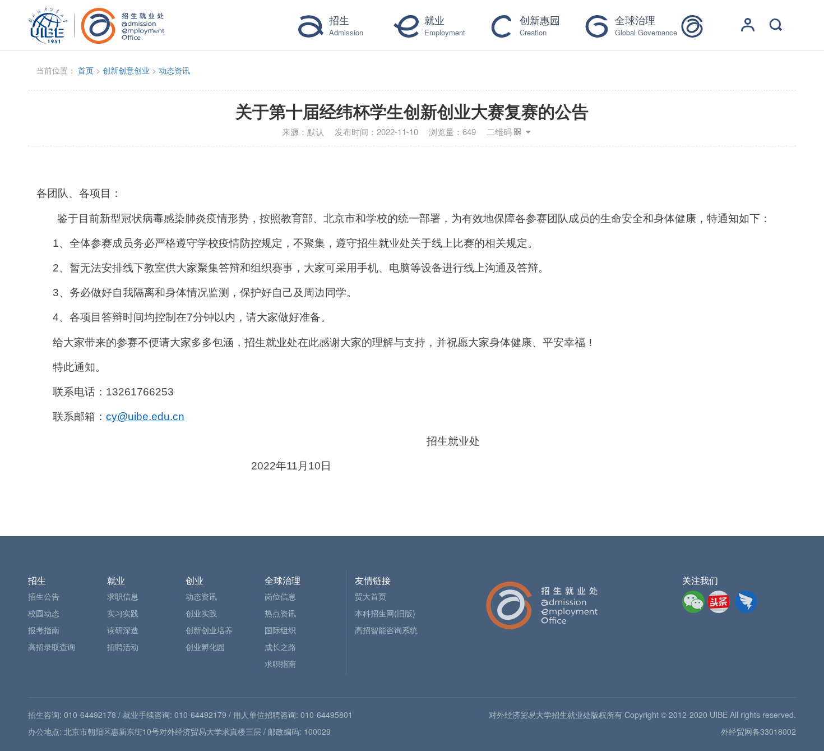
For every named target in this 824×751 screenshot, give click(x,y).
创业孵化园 (205, 646)
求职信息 (122, 596)
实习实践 (122, 613)
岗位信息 (280, 596)
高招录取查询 (51, 646)
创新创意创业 (126, 70)
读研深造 (122, 629)
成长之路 (280, 646)
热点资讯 (280, 613)
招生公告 (43, 596)
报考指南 (43, 629)
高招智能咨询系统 (386, 629)
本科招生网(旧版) (385, 613)
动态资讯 (174, 70)
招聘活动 (122, 646)
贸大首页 (370, 596)
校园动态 (43, 613)
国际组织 (280, 629)
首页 (86, 70)
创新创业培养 (209, 629)
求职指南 (280, 663)
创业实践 (201, 613)
